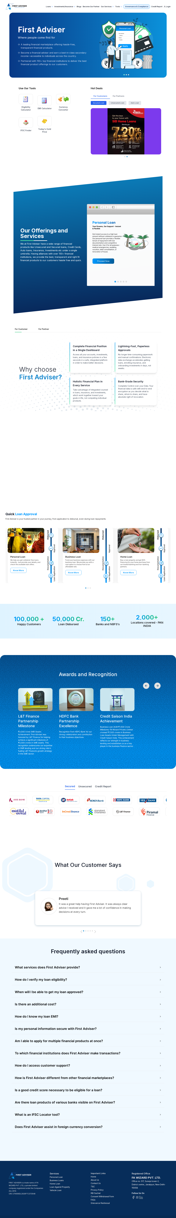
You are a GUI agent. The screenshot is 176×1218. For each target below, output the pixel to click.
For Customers (100, 96)
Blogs (79, 7)
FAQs (93, 1200)
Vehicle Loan (55, 1190)
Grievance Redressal (100, 1203)
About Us (95, 1180)
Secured (70, 786)
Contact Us (96, 1183)
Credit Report (156, 7)
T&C (93, 1186)
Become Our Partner (91, 7)
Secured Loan (98, 103)
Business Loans (57, 1180)
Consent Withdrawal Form (102, 1196)
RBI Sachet (96, 1193)
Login (168, 7)
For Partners (118, 96)
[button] (88, 967)
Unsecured (85, 786)
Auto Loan (135, 103)
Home (93, 1176)
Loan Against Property (60, 1187)
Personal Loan (56, 1177)
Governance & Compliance (136, 7)
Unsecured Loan (117, 103)
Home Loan (55, 1183)
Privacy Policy (97, 1190)
